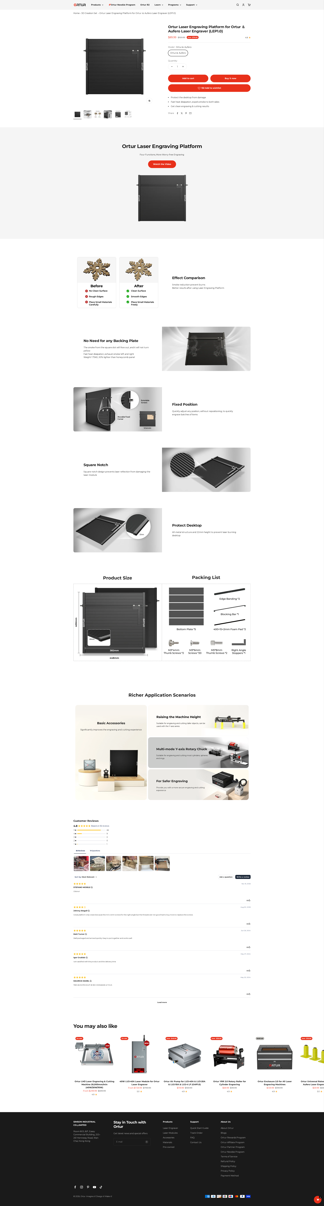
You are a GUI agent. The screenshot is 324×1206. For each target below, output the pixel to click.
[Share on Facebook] (177, 113)
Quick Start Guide (199, 1128)
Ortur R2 (144, 5)
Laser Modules (170, 1133)
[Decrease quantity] (172, 67)
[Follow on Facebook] (75, 1187)
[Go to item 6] (128, 114)
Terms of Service (229, 1156)
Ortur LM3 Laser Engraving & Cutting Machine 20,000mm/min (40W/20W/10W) (94, 1084)
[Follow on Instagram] (81, 1187)
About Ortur (227, 1128)
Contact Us (195, 1142)
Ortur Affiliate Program (232, 1142)
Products (96, 5)
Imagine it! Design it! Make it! (99, 1196)
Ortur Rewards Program (233, 1137)
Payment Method (230, 1175)
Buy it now (230, 78)
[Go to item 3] (98, 114)
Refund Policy (228, 1161)
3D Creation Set (89, 13)
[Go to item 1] (77, 114)
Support (190, 5)
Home (76, 13)
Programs (173, 5)
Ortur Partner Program (233, 1147)
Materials (167, 1142)
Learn (158, 5)
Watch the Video (162, 164)
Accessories (168, 1137)
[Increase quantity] (183, 67)
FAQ (192, 1137)
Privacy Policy (228, 1171)
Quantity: (172, 61)
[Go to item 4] (108, 114)
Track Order (196, 1133)
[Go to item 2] (88, 114)
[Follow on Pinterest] (88, 1187)
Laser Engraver (170, 1128)
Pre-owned (168, 1147)
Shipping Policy (228, 1166)
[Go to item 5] (118, 114)
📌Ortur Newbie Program (121, 5)
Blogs (223, 1133)
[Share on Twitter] (182, 113)
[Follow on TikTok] (101, 1187)
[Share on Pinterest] (186, 113)
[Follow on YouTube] (94, 1187)
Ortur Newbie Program (232, 1152)
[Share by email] (190, 113)
